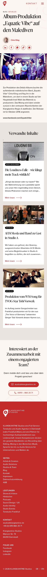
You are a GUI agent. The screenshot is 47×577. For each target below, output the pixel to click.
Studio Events (9, 508)
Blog (5, 12)
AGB (5, 482)
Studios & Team (9, 467)
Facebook (7, 548)
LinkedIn (7, 554)
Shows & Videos (10, 493)
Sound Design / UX (11, 502)
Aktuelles (12, 12)
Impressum (8, 476)
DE (37, 568)
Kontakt (6, 473)
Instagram (7, 551)
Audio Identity (9, 505)
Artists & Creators (10, 461)
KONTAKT (31, 3)
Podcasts (7, 499)
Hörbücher (7, 496)
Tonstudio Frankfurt (11, 511)
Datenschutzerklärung (12, 479)
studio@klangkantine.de (25, 384)
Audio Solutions (10, 464)
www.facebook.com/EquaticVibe (17, 117)
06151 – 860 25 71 (25, 392)
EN (42, 568)
